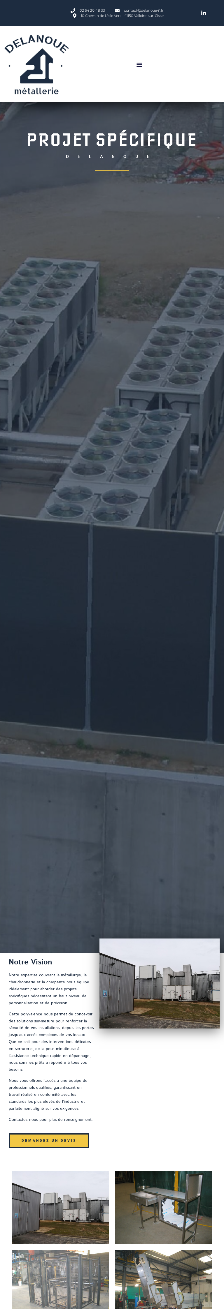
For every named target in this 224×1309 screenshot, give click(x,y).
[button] (139, 64)
